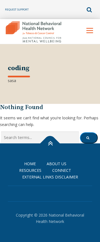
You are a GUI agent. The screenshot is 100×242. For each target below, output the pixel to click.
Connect (61, 170)
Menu (89, 30)
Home (30, 163)
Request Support (17, 9)
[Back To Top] (50, 143)
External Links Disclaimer (50, 177)
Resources (30, 170)
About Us (56, 163)
